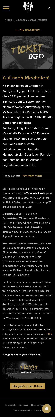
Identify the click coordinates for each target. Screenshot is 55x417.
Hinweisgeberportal (40, 405)
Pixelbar (28, 410)
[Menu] (6, 8)
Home (9, 20)
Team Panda (28, 176)
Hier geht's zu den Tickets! (27, 386)
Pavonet (38, 410)
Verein (38, 176)
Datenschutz (10, 405)
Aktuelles (20, 20)
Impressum (23, 405)
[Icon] (49, 8)
